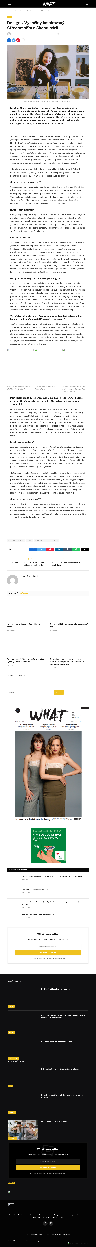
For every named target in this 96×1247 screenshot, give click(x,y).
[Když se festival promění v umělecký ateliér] (26, 610)
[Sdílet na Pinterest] (18, 40)
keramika (38, 540)
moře (47, 540)
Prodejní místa (64, 1234)
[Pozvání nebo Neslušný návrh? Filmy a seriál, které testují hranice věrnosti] (13, 879)
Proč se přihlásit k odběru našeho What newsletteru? (48, 940)
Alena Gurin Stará (19, 34)
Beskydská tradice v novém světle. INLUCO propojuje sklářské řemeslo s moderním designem (67, 661)
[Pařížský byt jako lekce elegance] (13, 892)
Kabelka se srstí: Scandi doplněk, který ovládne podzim (62, 1096)
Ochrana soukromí (50, 1234)
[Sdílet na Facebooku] (9, 40)
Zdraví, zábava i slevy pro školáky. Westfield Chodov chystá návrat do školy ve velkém (53, 903)
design (29, 540)
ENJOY (11, 1006)
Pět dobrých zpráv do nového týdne (56, 1042)
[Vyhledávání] (86, 3)
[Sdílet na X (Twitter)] (14, 40)
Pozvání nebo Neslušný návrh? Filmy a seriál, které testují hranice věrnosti (52, 877)
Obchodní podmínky (33, 1234)
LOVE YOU (12, 1138)
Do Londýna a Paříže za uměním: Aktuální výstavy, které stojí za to (25, 660)
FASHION (12, 1112)
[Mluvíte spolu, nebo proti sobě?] (23, 1130)
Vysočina (55, 540)
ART (9, 17)
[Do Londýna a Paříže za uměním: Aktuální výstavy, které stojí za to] (26, 645)
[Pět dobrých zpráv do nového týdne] (23, 1050)
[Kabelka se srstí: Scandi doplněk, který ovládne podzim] (23, 1103)
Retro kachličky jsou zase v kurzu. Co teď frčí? (68, 625)
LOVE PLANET (13, 1058)
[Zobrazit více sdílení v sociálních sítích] (23, 40)
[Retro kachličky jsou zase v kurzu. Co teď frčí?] (69, 610)
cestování (12, 540)
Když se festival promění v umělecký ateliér (23, 625)
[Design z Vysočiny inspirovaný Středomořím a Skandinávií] (48, 72)
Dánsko (21, 540)
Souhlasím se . (49, 959)
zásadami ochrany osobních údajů (54, 959)
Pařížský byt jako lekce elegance (35, 889)
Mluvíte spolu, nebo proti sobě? (55, 1121)
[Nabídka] (9, 3)
